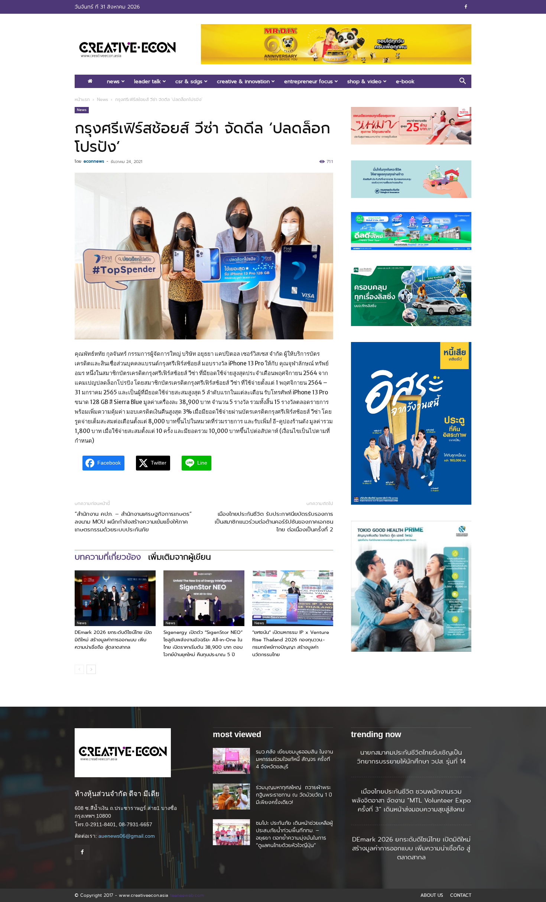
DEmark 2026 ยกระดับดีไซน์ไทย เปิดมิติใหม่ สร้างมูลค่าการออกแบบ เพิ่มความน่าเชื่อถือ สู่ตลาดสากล (113, 640)
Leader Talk (147, 81)
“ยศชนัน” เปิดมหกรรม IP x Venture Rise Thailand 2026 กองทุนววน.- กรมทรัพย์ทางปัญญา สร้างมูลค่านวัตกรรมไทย (290, 643)
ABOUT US (431, 895)
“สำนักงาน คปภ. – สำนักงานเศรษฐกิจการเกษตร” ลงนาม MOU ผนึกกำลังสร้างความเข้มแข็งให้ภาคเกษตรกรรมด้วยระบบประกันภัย (133, 522)
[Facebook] (465, 6)
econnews (94, 161)
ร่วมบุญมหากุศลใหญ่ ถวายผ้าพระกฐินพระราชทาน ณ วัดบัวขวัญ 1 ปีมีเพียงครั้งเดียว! (294, 795)
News (113, 81)
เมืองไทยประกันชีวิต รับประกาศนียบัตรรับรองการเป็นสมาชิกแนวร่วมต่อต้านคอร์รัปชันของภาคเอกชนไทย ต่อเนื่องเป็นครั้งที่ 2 (274, 522)
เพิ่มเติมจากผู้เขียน (179, 557)
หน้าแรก (82, 99)
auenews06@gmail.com (126, 836)
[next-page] (91, 669)
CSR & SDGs (188, 81)
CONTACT (460, 895)
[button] (462, 81)
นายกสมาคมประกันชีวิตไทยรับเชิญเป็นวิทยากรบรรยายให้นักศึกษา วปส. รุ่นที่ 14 (411, 757)
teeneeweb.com (187, 895)
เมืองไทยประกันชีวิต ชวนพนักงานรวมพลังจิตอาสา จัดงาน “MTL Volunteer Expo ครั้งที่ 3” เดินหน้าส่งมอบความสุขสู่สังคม (411, 800)
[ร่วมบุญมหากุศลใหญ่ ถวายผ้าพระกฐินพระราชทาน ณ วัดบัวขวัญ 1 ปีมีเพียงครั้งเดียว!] (231, 797)
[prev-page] (79, 669)
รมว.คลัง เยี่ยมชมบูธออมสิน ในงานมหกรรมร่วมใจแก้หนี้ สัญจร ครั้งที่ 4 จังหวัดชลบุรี (294, 759)
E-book (405, 81)
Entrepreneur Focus (308, 81)
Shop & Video (364, 81)
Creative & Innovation (243, 81)
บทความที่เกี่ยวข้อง (108, 557)
